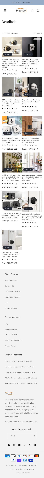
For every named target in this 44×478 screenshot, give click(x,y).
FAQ (6, 324)
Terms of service (17, 469)
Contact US (9, 286)
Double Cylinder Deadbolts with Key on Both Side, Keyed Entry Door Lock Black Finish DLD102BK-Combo (32, 217)
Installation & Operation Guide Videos (20, 372)
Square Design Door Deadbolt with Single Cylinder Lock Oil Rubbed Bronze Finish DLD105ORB (32, 178)
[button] (5, 10)
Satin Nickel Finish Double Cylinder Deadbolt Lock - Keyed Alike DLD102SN (10, 254)
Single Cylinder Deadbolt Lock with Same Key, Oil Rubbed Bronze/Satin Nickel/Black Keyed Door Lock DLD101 (12, 63)
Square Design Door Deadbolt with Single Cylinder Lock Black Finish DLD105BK (11, 215)
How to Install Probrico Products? (18, 361)
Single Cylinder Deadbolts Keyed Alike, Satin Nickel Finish (31, 102)
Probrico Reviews (11, 308)
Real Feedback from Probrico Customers (21, 383)
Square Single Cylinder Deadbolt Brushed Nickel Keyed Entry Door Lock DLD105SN (30, 62)
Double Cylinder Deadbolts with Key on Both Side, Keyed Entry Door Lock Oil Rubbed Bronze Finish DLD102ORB (12, 178)
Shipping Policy (11, 329)
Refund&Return (11, 335)
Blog (6, 303)
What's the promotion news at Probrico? (21, 378)
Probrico (13, 465)
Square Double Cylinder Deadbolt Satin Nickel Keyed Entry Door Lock (11, 140)
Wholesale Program (12, 297)
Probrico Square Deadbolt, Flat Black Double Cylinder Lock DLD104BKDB (31, 140)
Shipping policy (29, 469)
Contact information (23, 473)
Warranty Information (13, 340)
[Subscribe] (34, 436)
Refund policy (22, 465)
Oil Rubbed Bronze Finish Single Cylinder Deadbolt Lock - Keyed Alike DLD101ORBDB (10, 103)
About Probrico (11, 280)
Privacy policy (33, 465)
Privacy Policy (10, 346)
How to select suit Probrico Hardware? (20, 367)
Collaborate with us (13, 291)
